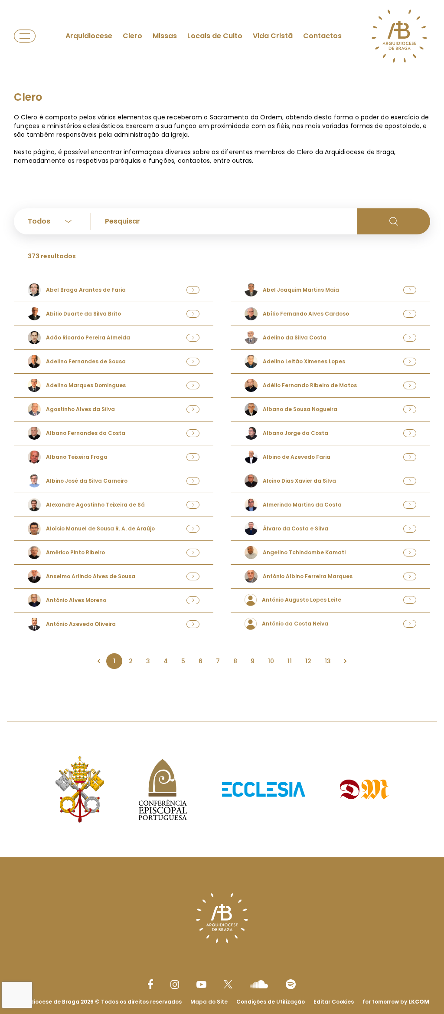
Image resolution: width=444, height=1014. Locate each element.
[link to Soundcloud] (259, 984)
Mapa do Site (209, 1001)
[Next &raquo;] (345, 661)
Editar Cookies (333, 1001)
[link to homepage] (399, 36)
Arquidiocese (88, 36)
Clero (132, 36)
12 (308, 661)
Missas (165, 36)
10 (271, 661)
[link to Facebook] (150, 984)
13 (328, 661)
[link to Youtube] (201, 984)
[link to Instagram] (174, 984)
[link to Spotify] (290, 984)
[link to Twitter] (228, 984)
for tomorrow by (395, 1001)
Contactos (322, 36)
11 (289, 661)
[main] (222, 379)
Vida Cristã (273, 36)
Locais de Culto (214, 36)
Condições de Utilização (270, 1001)
